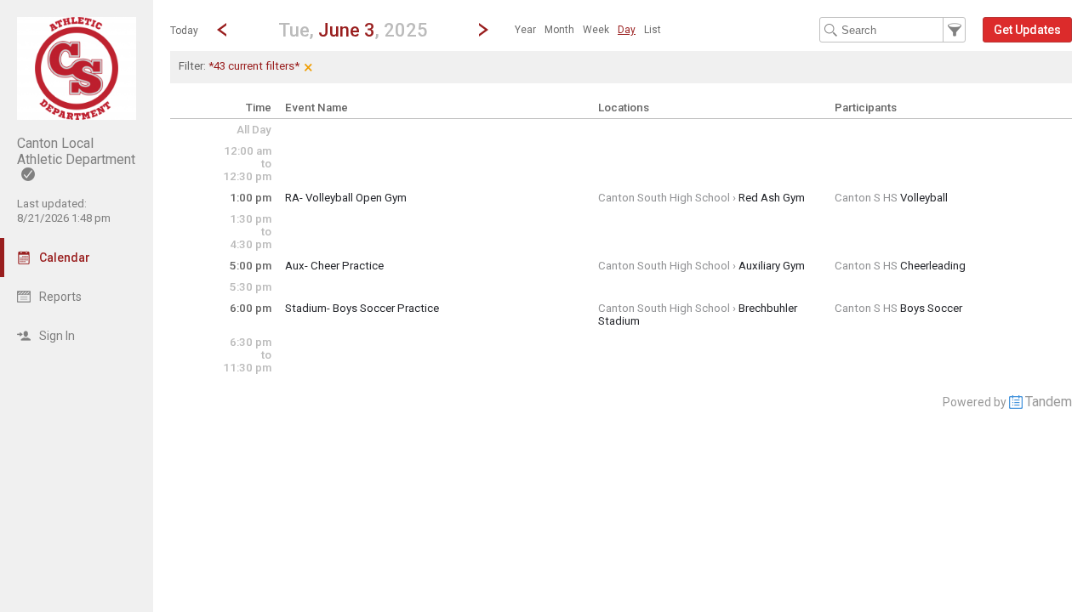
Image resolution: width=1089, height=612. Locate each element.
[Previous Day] (222, 30)
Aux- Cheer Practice (334, 265)
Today (184, 31)
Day (627, 30)
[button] (352, 29)
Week (596, 30)
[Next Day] (483, 30)
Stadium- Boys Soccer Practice (362, 308)
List (652, 30)
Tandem (1048, 402)
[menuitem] (525, 30)
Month (559, 30)
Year (525, 30)
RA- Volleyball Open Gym (346, 197)
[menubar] (588, 29)
